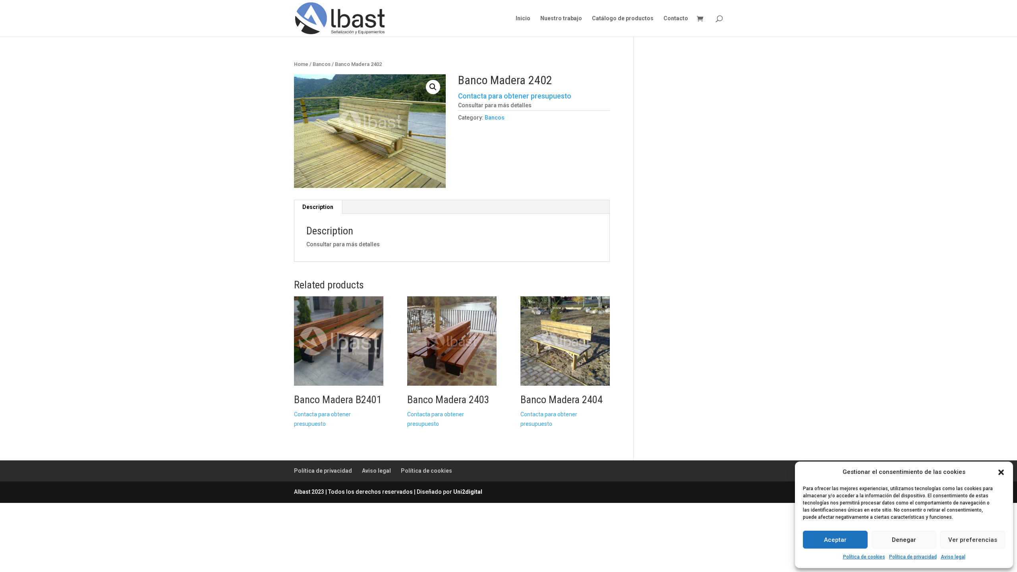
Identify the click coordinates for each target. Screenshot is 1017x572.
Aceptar (835, 539)
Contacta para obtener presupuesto (514, 96)
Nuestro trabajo (561, 18)
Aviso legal (953, 557)
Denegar (904, 539)
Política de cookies (864, 557)
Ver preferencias (972, 539)
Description (317, 207)
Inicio (523, 18)
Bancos (322, 64)
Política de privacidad (913, 557)
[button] (1001, 472)
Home (301, 64)
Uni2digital (467, 492)
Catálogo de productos (623, 18)
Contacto (675, 18)
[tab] (318, 207)
